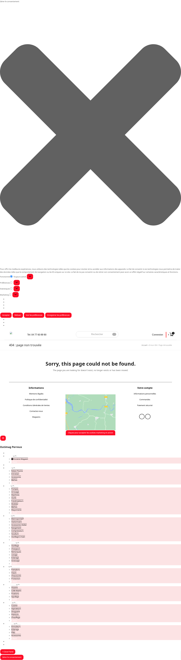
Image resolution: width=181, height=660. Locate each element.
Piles (13, 632)
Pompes (14, 489)
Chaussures (16, 575)
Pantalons (15, 569)
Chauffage (15, 617)
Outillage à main (18, 536)
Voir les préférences (34, 315)
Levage (14, 554)
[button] (90, 135)
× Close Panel (7, 651)
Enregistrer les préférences (58, 315)
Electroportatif (17, 518)
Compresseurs (17, 531)
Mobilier (14, 504)
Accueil (144, 345)
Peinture (15, 614)
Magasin (9, 322)
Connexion (157, 334)
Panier (8, 644)
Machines (15, 495)
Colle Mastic (16, 590)
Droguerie (15, 611)
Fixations (15, 593)
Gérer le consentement (11, 657)
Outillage (15, 545)
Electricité (10, 623)
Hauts (13, 572)
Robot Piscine (17, 471)
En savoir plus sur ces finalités (18, 308)
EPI (7, 566)
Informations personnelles (145, 393)
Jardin (8, 486)
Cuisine (14, 605)
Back (14, 462)
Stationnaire (16, 521)
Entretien (15, 474)
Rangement (16, 528)
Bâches (14, 480)
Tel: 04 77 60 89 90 (36, 334)
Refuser (18, 315)
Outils (13, 498)
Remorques (16, 551)
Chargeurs (15, 549)
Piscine (8, 468)
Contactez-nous (36, 411)
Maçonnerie (16, 510)
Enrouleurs (16, 626)
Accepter (6, 315)
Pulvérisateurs (17, 501)
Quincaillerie (11, 584)
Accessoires (16, 477)
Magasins (36, 417)
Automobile (11, 542)
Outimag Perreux (11, 447)
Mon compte (11, 641)
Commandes (144, 399)
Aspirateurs (16, 608)
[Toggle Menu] (3, 438)
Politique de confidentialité (36, 399)
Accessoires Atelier (19, 525)
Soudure (15, 534)
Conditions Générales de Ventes (36, 405)
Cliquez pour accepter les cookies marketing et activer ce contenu (90, 434)
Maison (9, 602)
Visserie (14, 587)
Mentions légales (36, 393)
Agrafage (15, 596)
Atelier (8, 516)
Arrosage (15, 492)
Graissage (15, 560)
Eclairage (15, 557)
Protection (15, 578)
